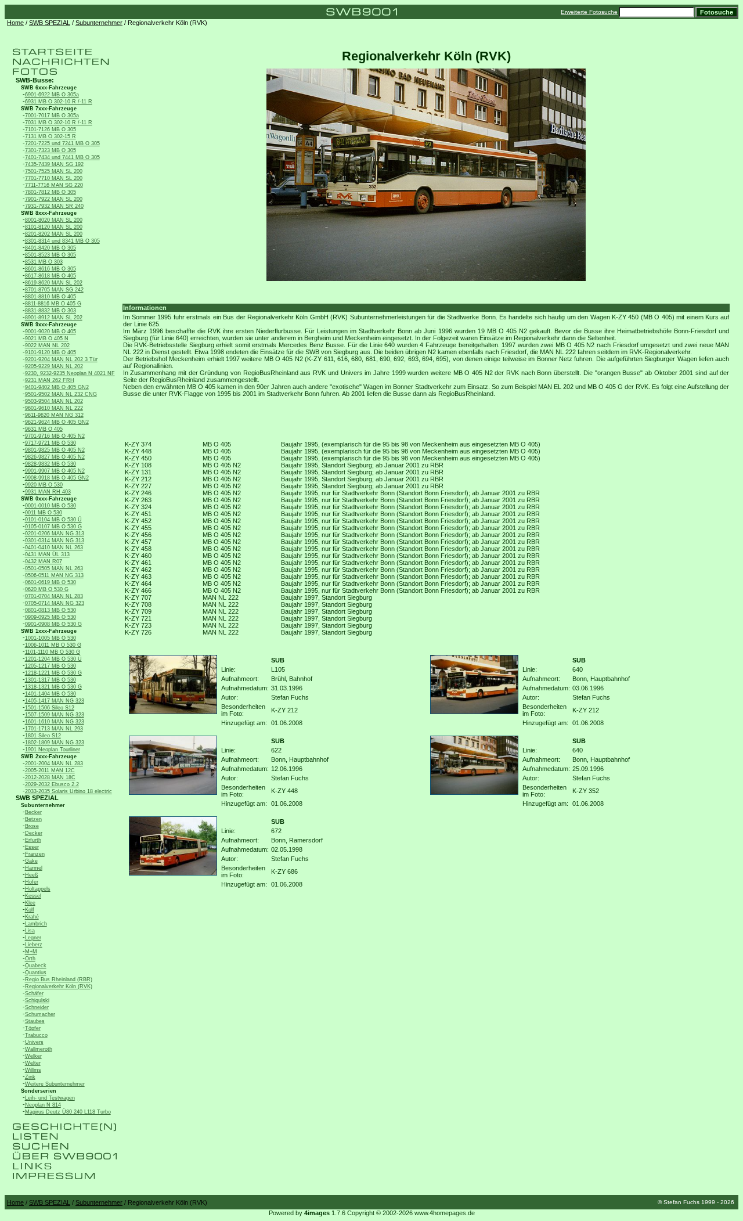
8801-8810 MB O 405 (50, 297)
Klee (30, 903)
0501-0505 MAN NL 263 (54, 568)
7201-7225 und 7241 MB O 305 (62, 143)
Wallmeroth (38, 1049)
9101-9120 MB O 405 (50, 352)
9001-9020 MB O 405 (50, 331)
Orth (30, 958)
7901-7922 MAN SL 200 (53, 199)
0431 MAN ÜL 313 (47, 554)
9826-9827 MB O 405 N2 (55, 457)
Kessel (33, 896)
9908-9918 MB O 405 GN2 (57, 478)
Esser (32, 847)
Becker (33, 812)
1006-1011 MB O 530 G (53, 645)
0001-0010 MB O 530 (50, 506)
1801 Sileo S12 (43, 736)
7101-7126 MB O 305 (50, 129)
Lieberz (33, 945)
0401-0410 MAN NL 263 (54, 547)
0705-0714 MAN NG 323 (54, 603)
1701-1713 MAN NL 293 (54, 729)
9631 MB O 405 (44, 429)
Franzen (35, 854)
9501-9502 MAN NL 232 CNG (61, 394)
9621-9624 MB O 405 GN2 (57, 422)
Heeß (31, 875)
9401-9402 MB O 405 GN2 (57, 387)
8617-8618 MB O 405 (50, 276)
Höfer (31, 882)
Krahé (32, 917)
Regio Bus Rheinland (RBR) (58, 979)
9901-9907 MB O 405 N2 (55, 471)
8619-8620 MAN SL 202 (53, 283)
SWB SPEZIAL (49, 22)
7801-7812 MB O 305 (50, 192)
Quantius (35, 972)
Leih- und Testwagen (50, 1098)
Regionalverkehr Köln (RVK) (58, 986)
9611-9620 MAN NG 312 (54, 415)
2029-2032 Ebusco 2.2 (52, 784)
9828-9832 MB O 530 (50, 464)
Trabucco (36, 1035)
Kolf (29, 910)
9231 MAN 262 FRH (49, 380)
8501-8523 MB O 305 (50, 255)
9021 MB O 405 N (46, 338)
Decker (33, 833)
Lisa (30, 931)
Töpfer (33, 1028)
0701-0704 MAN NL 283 (54, 596)
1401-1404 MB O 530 (50, 694)
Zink (30, 1077)
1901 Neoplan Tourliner (52, 749)
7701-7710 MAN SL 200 (53, 178)
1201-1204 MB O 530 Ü (53, 659)
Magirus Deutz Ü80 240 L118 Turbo (68, 1112)
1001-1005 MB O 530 (50, 638)
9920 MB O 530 (44, 485)
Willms (33, 1070)
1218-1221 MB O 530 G (53, 673)
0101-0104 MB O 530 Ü (53, 520)
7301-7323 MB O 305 (50, 150)
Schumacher (40, 1014)
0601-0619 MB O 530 (50, 582)
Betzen (33, 819)
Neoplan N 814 (43, 1105)
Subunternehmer (98, 22)
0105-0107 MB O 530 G (53, 527)
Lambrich (36, 924)
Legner (33, 938)
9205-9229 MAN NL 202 (54, 366)
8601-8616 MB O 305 (50, 269)
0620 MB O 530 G (46, 589)
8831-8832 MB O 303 (50, 311)
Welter (33, 1063)
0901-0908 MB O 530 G (53, 624)
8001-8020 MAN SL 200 (53, 220)
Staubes (35, 1021)
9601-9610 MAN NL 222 (54, 408)
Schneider (37, 1007)
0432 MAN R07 (43, 561)
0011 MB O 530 (43, 513)
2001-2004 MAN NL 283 (54, 763)
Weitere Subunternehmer (55, 1084)
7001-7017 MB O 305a (52, 115)
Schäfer (34, 993)
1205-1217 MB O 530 (50, 666)
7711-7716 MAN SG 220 (54, 185)
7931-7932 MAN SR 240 (54, 206)
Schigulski (37, 1000)
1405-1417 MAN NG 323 (54, 701)
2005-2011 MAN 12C (50, 770)
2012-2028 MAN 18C (50, 777)
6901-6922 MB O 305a (52, 95)
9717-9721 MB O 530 (50, 443)
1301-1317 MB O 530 (50, 680)
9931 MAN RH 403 (48, 492)
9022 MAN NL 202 (47, 345)
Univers (34, 1042)
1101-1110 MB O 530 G (52, 652)
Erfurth (33, 840)
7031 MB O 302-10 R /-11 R (58, 122)
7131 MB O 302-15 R (50, 136)
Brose (32, 826)
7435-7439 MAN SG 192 (54, 164)
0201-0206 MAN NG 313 (54, 533)
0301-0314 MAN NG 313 (54, 540)
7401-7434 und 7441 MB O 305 (62, 157)
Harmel (33, 868)
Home (15, 22)
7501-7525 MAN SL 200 (53, 171)
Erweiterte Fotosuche (589, 12)
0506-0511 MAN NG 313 (54, 575)
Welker (33, 1056)
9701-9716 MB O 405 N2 (55, 436)
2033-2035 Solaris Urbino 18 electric (68, 791)
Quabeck (35, 965)
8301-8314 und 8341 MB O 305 (62, 241)
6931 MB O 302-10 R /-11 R (58, 102)
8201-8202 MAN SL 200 (53, 234)
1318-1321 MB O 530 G (53, 687)
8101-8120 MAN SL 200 (53, 227)
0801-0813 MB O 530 (50, 610)
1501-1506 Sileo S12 (49, 708)
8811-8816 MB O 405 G (53, 304)
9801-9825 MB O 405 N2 (55, 450)
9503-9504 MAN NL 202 (54, 401)
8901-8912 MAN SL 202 (53, 317)
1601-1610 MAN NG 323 (54, 722)
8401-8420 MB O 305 (50, 248)
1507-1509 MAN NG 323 (54, 715)
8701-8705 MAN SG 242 (54, 290)
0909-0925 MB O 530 (50, 617)
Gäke (31, 861)
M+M (31, 952)
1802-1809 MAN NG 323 (54, 742)
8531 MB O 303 (44, 262)
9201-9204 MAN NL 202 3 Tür (61, 359)
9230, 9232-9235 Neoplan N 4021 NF (70, 373)
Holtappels (38, 889)
